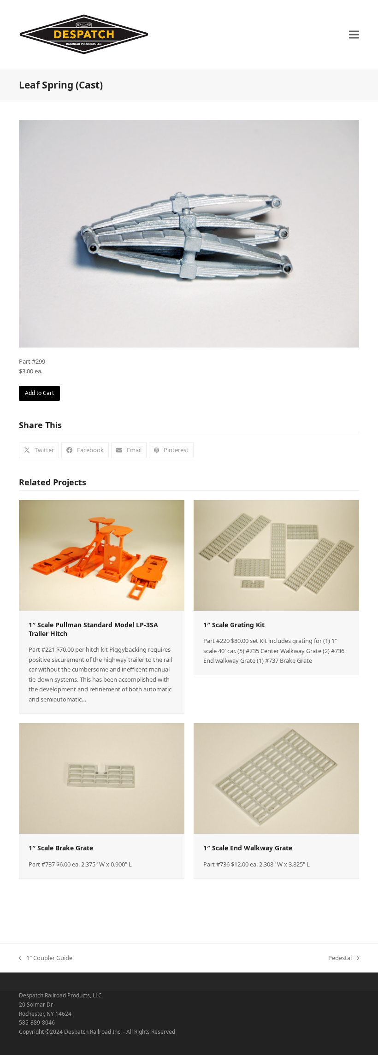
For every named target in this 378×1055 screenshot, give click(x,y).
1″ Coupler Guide (45, 958)
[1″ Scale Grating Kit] (276, 554)
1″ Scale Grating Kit (234, 624)
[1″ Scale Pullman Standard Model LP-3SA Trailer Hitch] (101, 554)
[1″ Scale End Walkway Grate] (276, 778)
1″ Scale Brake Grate (61, 847)
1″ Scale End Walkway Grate (247, 847)
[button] (354, 34)
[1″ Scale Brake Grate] (101, 778)
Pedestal (340, 958)
